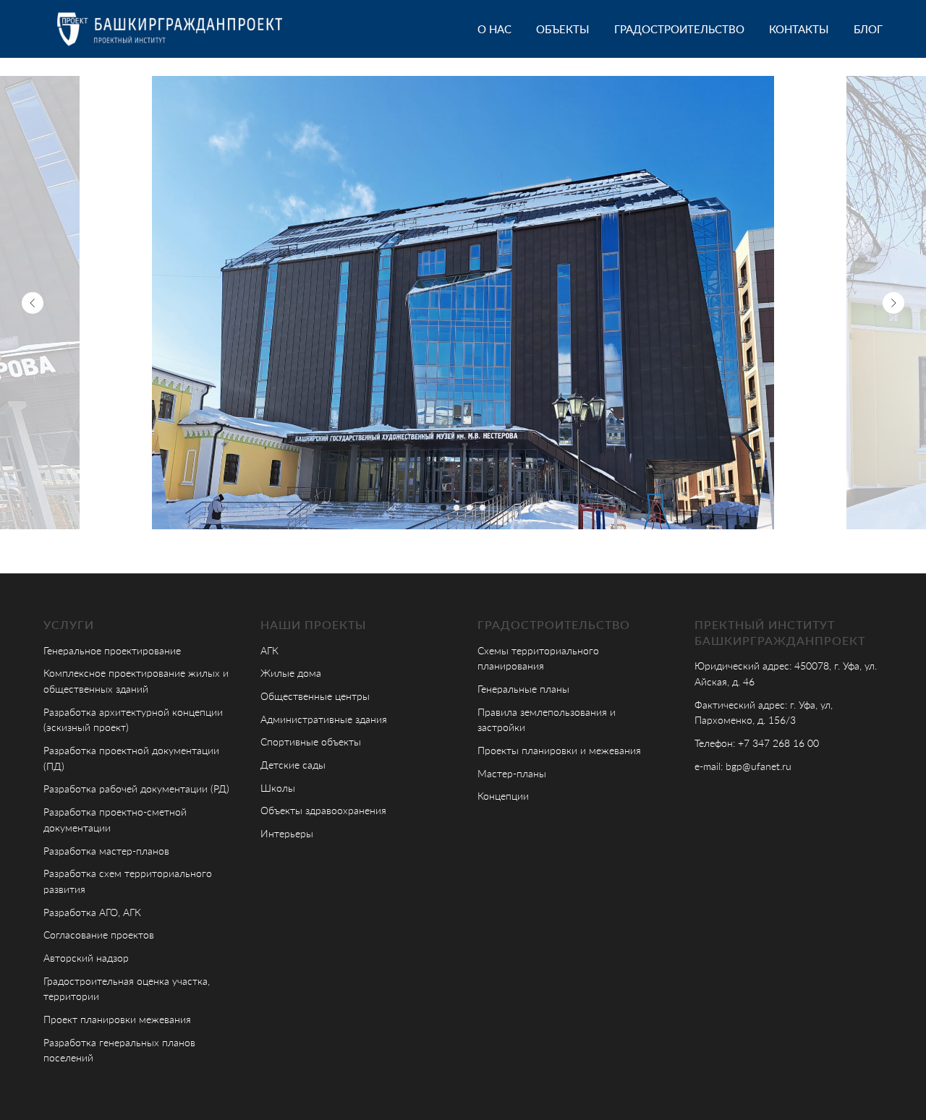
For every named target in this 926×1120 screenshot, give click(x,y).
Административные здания (323, 719)
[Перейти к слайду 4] (482, 507)
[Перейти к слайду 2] (456, 507)
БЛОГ (868, 28)
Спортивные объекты (310, 741)
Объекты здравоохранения (323, 810)
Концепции (503, 796)
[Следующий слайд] (893, 303)
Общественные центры (315, 696)
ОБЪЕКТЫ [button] (563, 28)
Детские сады (293, 764)
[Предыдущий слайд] (32, 303)
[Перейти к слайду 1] (443, 507)
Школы (277, 788)
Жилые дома (290, 673)
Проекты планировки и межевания (559, 750)
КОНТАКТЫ (799, 28)
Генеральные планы (523, 689)
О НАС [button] (494, 28)
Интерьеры (286, 833)
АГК (269, 650)
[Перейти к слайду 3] (469, 507)
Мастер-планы (511, 773)
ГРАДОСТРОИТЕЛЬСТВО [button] (679, 28)
